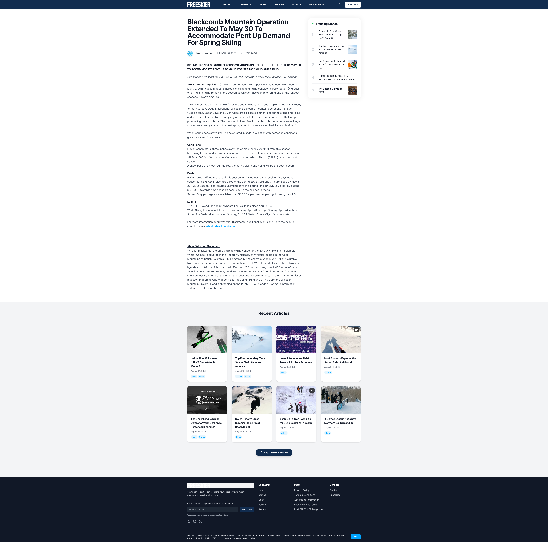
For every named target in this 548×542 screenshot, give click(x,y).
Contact (334, 490)
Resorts (246, 4)
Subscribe (352, 4)
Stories (279, 4)
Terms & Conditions (304, 494)
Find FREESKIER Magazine (308, 509)
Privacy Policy (301, 490)
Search (262, 509)
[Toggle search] (340, 4)
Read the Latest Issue (305, 504)
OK (355, 537)
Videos (296, 4)
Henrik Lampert (204, 53)
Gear (226, 4)
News (262, 4)
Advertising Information (306, 499)
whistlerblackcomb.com (221, 226)
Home (261, 490)
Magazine (315, 4)
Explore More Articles (276, 452)
